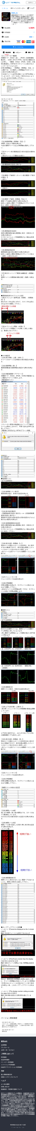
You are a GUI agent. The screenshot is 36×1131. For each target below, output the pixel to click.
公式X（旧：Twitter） (8, 1050)
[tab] (6, 52)
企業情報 (4, 1045)
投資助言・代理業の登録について (11, 1089)
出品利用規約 (5, 1059)
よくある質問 (5, 1084)
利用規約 (4, 1057)
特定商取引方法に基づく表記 (18, 1124)
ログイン (30, 2)
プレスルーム (5, 1047)
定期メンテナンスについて (9, 1077)
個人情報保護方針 (6, 1074)
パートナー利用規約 (7, 1062)
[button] (18, 37)
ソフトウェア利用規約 (8, 1064)
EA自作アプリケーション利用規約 (11, 1067)
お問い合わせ (5, 1086)
